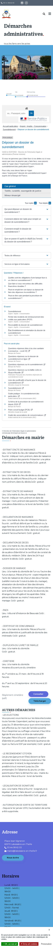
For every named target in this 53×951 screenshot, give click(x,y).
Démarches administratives (32, 93)
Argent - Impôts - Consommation (33, 126)
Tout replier (29, 203)
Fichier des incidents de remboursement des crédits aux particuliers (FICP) (26, 318)
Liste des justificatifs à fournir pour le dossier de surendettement (27, 381)
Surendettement (9, 129)
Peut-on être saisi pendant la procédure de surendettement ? (25, 297)
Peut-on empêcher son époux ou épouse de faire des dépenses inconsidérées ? (25, 291)
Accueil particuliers (10, 126)
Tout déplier (44, 203)
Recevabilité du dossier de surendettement (25, 325)
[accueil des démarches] (26, 108)
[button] (26, 211)
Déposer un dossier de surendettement (33, 129)
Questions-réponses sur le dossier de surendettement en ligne (23, 357)
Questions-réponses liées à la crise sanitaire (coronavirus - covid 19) (26, 349)
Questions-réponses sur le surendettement (25, 364)
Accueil (8, 94)
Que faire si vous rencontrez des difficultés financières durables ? (25, 285)
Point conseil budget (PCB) (19, 410)
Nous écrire (13, 857)
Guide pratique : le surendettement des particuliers (23, 395)
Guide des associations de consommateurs (26, 415)
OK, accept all (10, 944)
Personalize (46, 944)
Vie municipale (19, 93)
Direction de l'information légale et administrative (19, 431)
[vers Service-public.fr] (33, 119)
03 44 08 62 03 (8, 3)
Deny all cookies (29, 944)
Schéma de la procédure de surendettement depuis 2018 (25, 403)
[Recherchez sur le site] (45, 14)
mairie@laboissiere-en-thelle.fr (22, 851)
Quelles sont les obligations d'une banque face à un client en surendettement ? (27, 279)
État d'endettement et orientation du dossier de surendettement (26, 331)
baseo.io (24, 433)
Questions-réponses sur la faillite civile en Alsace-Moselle (24, 371)
